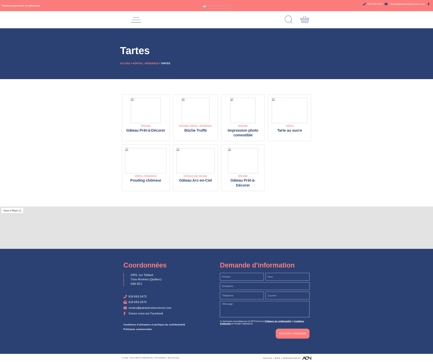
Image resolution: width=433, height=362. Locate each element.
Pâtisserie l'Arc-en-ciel (167, 358)
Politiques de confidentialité (278, 321)
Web (277, 358)
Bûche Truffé (195, 130)
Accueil (125, 63)
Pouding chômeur (145, 180)
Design (267, 358)
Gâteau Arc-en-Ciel (195, 180)
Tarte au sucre (289, 130)
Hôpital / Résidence (146, 63)
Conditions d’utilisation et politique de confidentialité (154, 324)
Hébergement (292, 358)
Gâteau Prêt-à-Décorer (145, 130)
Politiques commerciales (137, 329)
